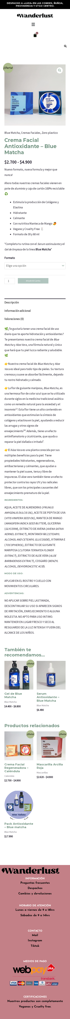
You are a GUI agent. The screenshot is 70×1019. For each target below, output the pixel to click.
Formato (9, 258)
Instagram (35, 940)
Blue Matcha (12, 133)
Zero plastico (50, 133)
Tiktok (35, 946)
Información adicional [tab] (17, 311)
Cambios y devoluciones (35, 893)
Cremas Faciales (30, 133)
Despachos (35, 888)
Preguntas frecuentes (35, 882)
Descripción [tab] (11, 302)
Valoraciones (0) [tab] (14, 319)
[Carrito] (35, 35)
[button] (33, 24)
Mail (35, 935)
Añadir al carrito (33, 280)
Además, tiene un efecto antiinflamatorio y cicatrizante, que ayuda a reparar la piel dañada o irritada (30, 436)
